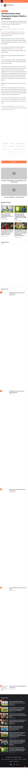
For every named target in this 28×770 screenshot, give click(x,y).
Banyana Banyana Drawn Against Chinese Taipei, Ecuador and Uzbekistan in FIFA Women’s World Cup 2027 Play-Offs (17, 734)
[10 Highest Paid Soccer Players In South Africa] (4, 341)
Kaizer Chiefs (19, 32)
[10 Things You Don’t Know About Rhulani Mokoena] (4, 439)
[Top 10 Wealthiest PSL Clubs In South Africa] (4, 636)
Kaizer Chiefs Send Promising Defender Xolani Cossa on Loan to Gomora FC (7, 215)
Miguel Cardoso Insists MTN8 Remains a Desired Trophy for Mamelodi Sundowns (16, 728)
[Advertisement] (14, 126)
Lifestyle (15, 759)
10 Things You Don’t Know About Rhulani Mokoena (16, 391)
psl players (14, 157)
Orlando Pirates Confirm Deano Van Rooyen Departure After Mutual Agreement (17, 722)
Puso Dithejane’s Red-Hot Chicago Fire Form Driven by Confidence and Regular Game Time (7, 232)
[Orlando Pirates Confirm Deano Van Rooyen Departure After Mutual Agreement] (4, 722)
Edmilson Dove (4, 32)
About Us (11, 761)
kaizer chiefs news (14, 152)
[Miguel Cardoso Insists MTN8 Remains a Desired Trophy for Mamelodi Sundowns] (4, 728)
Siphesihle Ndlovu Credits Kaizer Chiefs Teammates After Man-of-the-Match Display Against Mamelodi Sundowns (21, 233)
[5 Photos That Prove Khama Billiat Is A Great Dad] (4, 688)
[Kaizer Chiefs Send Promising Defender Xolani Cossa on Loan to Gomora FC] (7, 209)
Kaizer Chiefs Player (12, 154)
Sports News (4, 11)
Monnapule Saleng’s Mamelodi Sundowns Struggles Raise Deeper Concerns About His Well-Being (21, 216)
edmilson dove (21, 146)
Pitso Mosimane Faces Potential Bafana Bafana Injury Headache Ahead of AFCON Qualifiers (17, 709)
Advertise (25, 759)
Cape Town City (16, 48)
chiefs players (21, 143)
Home (2, 759)
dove (5, 146)
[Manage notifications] (25, 767)
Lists (12, 759)
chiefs (13, 143)
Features (20, 759)
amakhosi (5, 143)
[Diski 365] (8, 5)
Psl (21, 154)
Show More (13, 162)
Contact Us (16, 761)
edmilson (11, 146)
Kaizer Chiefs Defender (19, 149)
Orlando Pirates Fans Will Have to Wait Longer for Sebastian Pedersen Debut (17, 715)
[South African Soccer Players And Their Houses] (4, 537)
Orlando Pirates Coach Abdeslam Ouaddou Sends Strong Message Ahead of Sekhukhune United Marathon (17, 742)
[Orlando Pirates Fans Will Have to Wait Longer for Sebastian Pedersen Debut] (4, 715)
